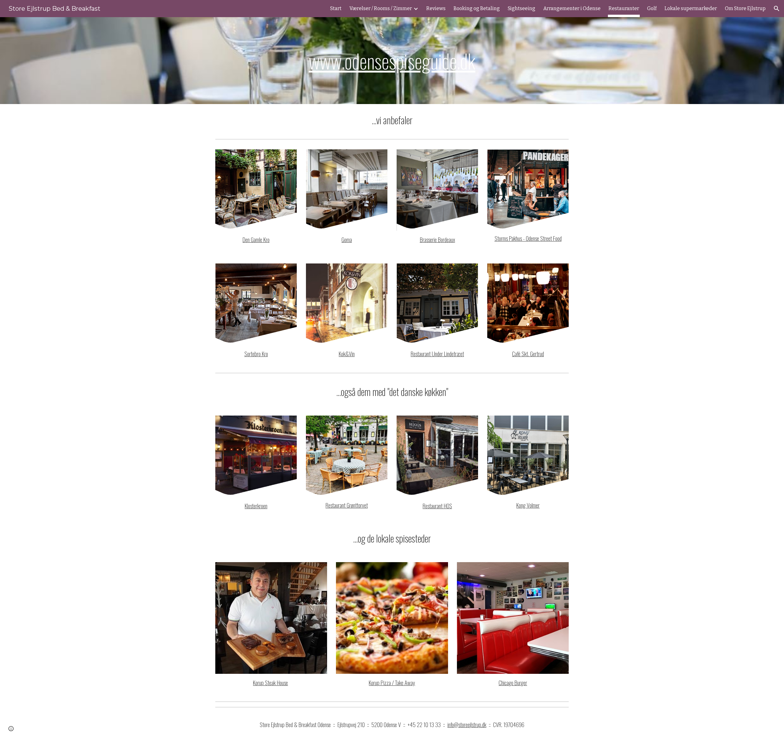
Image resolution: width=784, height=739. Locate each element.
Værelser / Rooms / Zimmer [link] (380, 8)
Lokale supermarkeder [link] (691, 8)
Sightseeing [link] (521, 8)
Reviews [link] (436, 8)
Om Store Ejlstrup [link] (745, 8)
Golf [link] (652, 8)
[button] (776, 8)
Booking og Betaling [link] (477, 8)
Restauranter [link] (624, 8)
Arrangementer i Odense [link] (572, 8)
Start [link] (335, 8)
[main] (392, 60)
